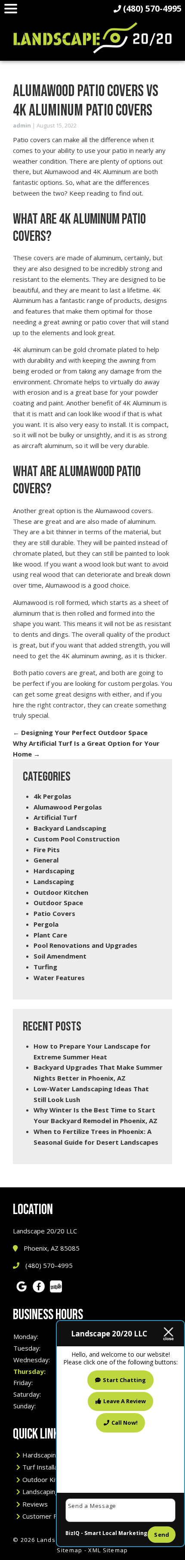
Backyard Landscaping (70, 828)
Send (161, 1534)
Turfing (45, 966)
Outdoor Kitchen (61, 892)
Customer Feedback (52, 1516)
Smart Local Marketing (115, 1533)
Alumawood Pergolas (68, 807)
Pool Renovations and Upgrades (85, 945)
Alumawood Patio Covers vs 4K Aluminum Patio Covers (85, 100)
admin (22, 125)
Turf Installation (45, 1467)
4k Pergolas (52, 796)
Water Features (59, 977)
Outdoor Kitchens (48, 1479)
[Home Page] (92, 38)
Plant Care (50, 935)
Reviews (35, 1504)
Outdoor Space (58, 902)
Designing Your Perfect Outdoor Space (80, 732)
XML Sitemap (108, 1550)
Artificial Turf (55, 817)
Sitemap (69, 1550)
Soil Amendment (60, 956)
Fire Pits (47, 849)
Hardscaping (54, 870)
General (46, 860)
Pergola (46, 924)
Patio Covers (54, 913)
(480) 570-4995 (48, 1265)
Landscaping (54, 881)
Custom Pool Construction (77, 838)
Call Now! (124, 1422)
